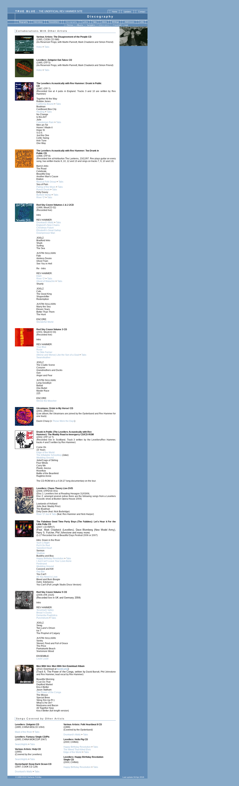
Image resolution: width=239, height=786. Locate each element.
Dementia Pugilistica (46, 615)
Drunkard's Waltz (45, 222)
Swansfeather (43, 357)
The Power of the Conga (48, 692)
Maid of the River (23, 732)
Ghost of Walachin (45, 281)
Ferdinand (41, 563)
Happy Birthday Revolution (50, 558)
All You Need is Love (47, 576)
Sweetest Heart (44, 548)
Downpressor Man (45, 233)
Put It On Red (43, 545)
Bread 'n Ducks (44, 612)
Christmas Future (45, 227)
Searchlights (21, 744)
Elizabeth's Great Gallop (48, 230)
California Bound (45, 104)
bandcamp (62, 669)
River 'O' (40, 197)
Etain (39, 276)
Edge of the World (45, 452)
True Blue (41, 347)
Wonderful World (44, 322)
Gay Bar (40, 571)
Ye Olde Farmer (44, 352)
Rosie (39, 349)
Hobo (39, 47)
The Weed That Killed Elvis (77, 749)
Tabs (46, 47)
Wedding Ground (45, 457)
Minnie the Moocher (46, 401)
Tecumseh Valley (45, 610)
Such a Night (42, 542)
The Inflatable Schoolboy (49, 455)
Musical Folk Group (46, 181)
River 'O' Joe (42, 514)
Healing (40, 111)
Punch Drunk (43, 189)
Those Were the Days (64, 421)
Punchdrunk (42, 618)
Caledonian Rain (45, 122)
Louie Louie (42, 658)
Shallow (40, 553)
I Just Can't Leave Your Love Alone (54, 561)
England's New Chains (48, 225)
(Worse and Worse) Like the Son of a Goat (57, 355)
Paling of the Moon (45, 187)
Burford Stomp (43, 195)
